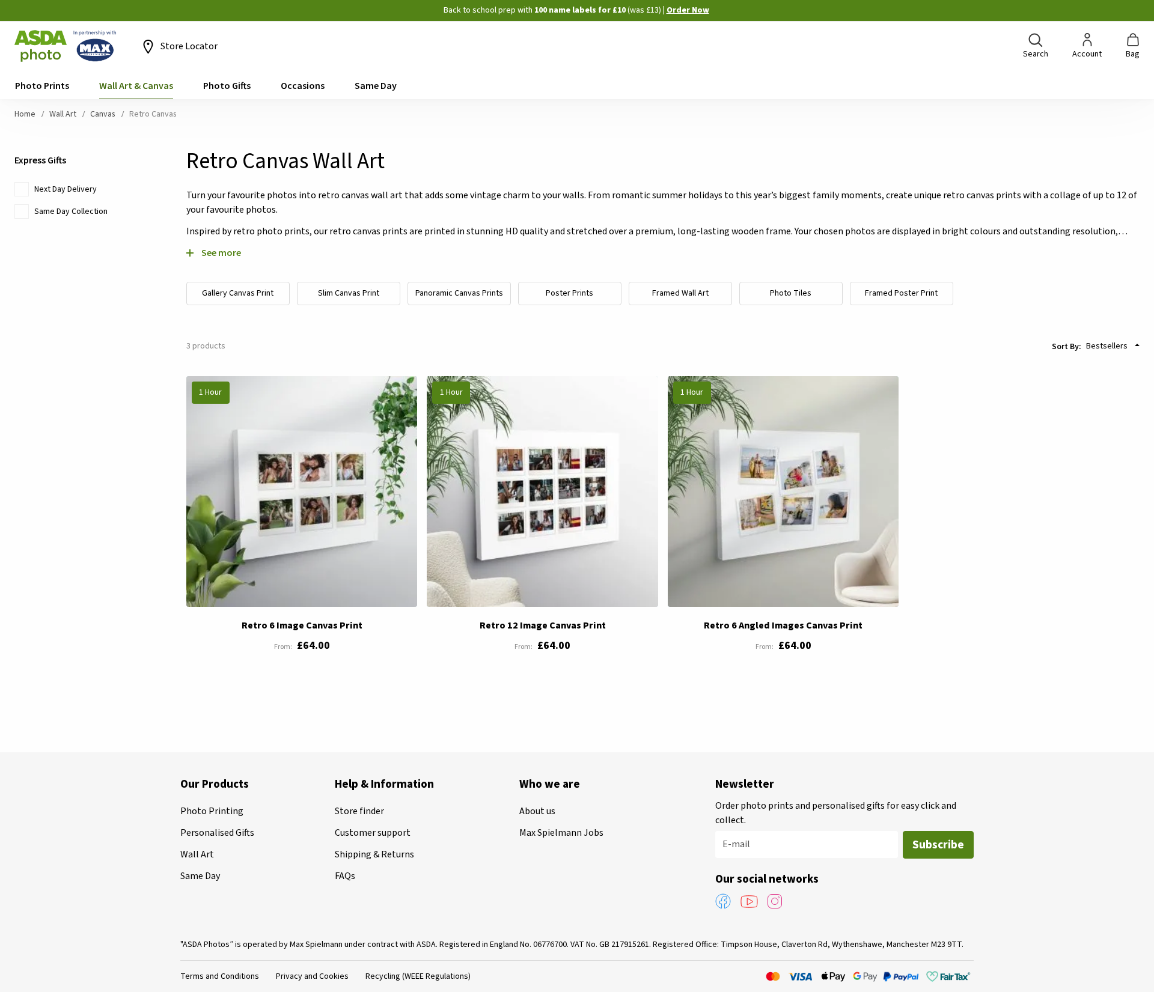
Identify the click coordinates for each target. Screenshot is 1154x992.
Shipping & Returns (374, 854)
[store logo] (65, 46)
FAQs (345, 876)
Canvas (103, 114)
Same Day (200, 876)
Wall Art (63, 114)
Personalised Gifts (217, 832)
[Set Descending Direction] (1137, 345)
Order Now (688, 10)
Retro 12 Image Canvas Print (543, 625)
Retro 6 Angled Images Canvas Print (783, 625)
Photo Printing (211, 811)
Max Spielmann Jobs (561, 832)
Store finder (359, 811)
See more (221, 252)
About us (537, 811)
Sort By (1065, 346)
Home (25, 114)
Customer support (373, 832)
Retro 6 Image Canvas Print (302, 625)
